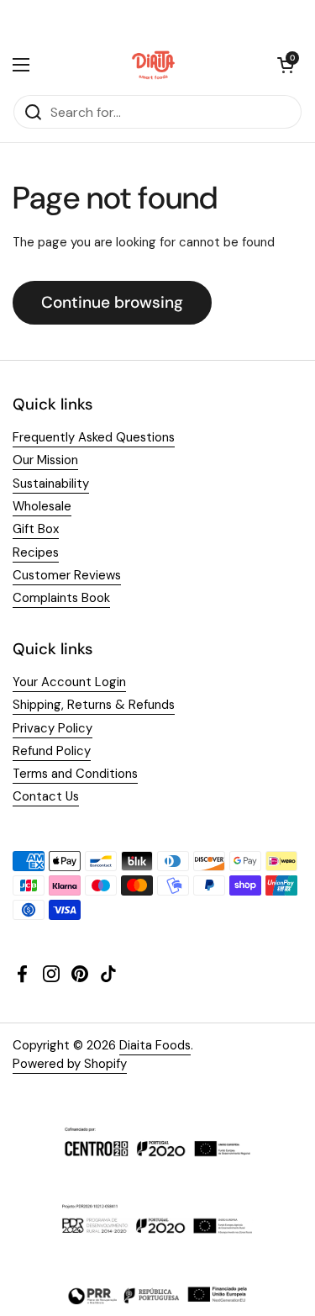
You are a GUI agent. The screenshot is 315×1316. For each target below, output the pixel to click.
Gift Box (36, 529)
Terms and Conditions (75, 773)
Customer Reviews (67, 575)
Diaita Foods (155, 1045)
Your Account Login (69, 682)
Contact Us (46, 796)
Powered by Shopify (70, 1063)
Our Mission (45, 460)
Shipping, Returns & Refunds (94, 704)
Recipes (36, 552)
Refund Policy (52, 751)
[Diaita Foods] (153, 65)
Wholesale (42, 506)
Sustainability (51, 483)
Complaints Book (61, 597)
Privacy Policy (52, 728)
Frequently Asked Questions (94, 437)
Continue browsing (112, 302)
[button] (285, 65)
